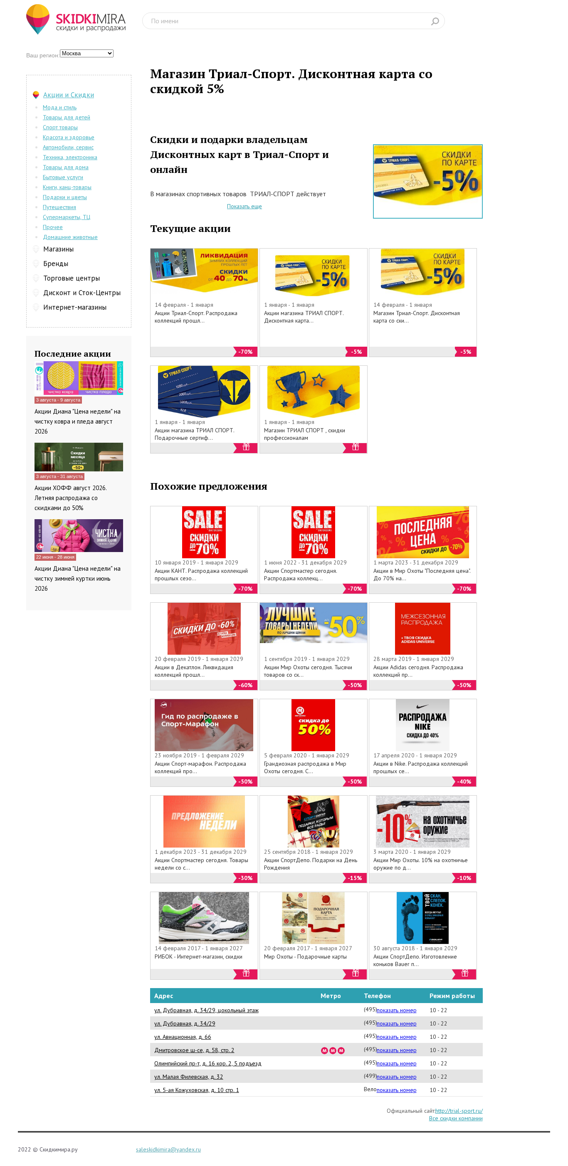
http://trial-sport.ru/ (459, 1110)
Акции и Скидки (68, 94)
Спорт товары (60, 127)
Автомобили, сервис (68, 147)
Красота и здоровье (68, 137)
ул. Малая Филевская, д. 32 (188, 1076)
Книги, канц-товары (67, 187)
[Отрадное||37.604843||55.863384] (325, 1050)
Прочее (53, 227)
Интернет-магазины (74, 307)
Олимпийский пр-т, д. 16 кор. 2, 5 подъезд (208, 1063)
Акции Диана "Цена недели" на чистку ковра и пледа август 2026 (78, 421)
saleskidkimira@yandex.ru (168, 1149)
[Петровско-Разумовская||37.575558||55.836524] (333, 1050)
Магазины (58, 249)
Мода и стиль (60, 107)
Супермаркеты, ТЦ (66, 217)
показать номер (397, 1010)
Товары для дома (66, 167)
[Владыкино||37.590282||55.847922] (341, 1050)
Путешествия (59, 207)
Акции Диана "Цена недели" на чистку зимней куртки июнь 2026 (78, 578)
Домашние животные (70, 237)
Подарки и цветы (65, 197)
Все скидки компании (456, 1118)
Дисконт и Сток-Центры (82, 292)
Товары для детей (66, 117)
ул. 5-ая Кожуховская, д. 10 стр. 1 (196, 1090)
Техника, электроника (70, 157)
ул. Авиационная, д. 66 (182, 1036)
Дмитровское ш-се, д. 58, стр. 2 (194, 1050)
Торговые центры (71, 278)
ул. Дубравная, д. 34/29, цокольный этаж (206, 1010)
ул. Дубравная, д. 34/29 (184, 1023)
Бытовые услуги (63, 177)
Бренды (55, 263)
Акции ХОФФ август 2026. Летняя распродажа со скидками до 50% (70, 498)
